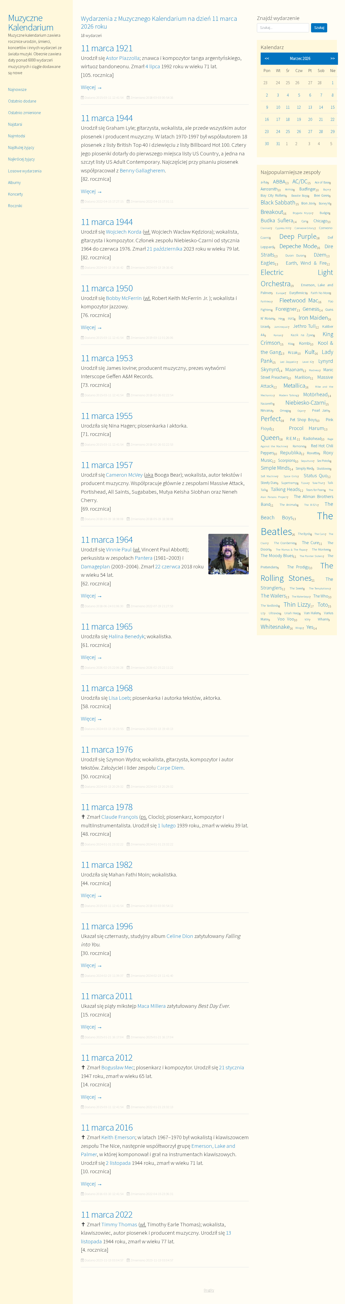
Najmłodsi (16, 135)
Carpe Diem (170, 767)
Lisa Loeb (119, 697)
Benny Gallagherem (142, 170)
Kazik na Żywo (302, 335)
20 (310, 119)
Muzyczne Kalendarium (30, 22)
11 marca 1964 (107, 539)
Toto (323, 604)
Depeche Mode (298, 246)
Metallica (294, 385)
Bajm (326, 189)
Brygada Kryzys (302, 213)
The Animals (288, 505)
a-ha (264, 182)
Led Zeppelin (288, 362)
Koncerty (15, 194)
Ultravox (274, 613)
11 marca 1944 (107, 118)
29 (332, 131)
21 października (164, 248)
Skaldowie (323, 468)
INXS (291, 318)
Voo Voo (286, 619)
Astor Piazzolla (123, 58)
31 (278, 143)
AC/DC (300, 181)
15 (332, 107)
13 (310, 107)
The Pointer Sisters (311, 556)
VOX (307, 619)
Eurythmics (297, 292)
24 (278, 131)
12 (299, 107)
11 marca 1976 (107, 749)
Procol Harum (306, 428)
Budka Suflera (277, 220)
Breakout (272, 212)
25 (288, 131)
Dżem (320, 254)
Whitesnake (275, 626)
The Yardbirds (269, 605)
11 (288, 107)
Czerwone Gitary (305, 228)
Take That (317, 483)
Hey (280, 318)
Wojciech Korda (124, 231)
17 (278, 119)
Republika (290, 452)
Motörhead (315, 394)
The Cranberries (284, 543)
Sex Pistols (323, 461)
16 (267, 119)
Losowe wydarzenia (25, 170)
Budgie (324, 213)
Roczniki (15, 205)
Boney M (324, 203)
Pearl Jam (320, 410)
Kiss (290, 344)
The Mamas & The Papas (291, 549)
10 (278, 107)
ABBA (279, 181)
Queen (270, 437)
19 (299, 119)
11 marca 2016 (107, 1127)
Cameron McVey (124, 474)
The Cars (320, 534)
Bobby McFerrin (124, 298)
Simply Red (304, 468)
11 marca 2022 (107, 1214)
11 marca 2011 (107, 996)
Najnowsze (17, 89)
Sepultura (307, 461)
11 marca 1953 (107, 358)
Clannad (266, 228)
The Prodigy (298, 566)
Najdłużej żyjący (21, 147)
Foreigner (286, 308)
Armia (289, 189)
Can (304, 221)
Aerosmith (269, 189)
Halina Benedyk (126, 636)
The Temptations (319, 588)
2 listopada (118, 1162)
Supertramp (289, 483)
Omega (284, 410)
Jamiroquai (281, 327)
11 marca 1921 (107, 48)
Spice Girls (290, 476)
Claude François (119, 816)
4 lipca (153, 66)
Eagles (268, 262)
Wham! (323, 619)
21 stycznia (231, 1067)
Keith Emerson (118, 1137)
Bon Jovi (308, 203)
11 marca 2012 (107, 1057)
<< (267, 58)
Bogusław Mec (117, 1067)
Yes (309, 626)
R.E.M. (291, 438)
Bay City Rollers (273, 195)
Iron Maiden (313, 317)
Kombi (304, 343)
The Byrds (304, 534)
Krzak (293, 352)
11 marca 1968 (107, 688)
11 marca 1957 (107, 465)
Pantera (144, 557)
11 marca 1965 (107, 626)
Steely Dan (269, 482)
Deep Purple (297, 236)
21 (321, 119)
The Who (320, 596)
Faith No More (320, 293)
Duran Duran (295, 255)
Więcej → (91, 87)
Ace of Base (322, 182)
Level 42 (307, 362)
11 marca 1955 (107, 416)
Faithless (266, 301)
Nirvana (266, 410)
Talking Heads (285, 489)
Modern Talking (288, 395)
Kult (310, 352)
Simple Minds (275, 467)
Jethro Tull (304, 326)
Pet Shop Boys (303, 419)
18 (288, 119)
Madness (314, 370)
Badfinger (307, 189)
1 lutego (167, 825)
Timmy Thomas (119, 1224)
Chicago (320, 220)
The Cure (310, 542)
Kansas (278, 335)
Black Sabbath (278, 202)
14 (321, 107)
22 (332, 119)
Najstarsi (15, 124)
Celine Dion (180, 936)
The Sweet (296, 588)
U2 (262, 613)
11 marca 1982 (107, 865)
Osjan (301, 410)
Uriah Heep (291, 613)
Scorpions (286, 460)
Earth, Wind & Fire (306, 263)
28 (321, 131)
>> (332, 58)
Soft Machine (269, 476)
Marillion (302, 377)
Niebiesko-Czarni (305, 402)
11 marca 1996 (107, 926)
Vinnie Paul (119, 549)
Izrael (265, 326)
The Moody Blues (277, 555)
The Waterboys (300, 596)
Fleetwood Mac (299, 300)
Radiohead (312, 438)
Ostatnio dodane (22, 101)
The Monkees (320, 549)
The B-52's (310, 505)
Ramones (299, 446)
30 (267, 143)
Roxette (313, 452)
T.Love (304, 483)
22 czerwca (167, 566)
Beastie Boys (299, 195)
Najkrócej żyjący (21, 159)
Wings (298, 628)
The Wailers (273, 595)
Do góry (209, 1290)
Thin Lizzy (297, 604)
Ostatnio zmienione (24, 112)
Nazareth (267, 403)
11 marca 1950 (107, 288)
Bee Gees (321, 195)
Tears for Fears (315, 490)
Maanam (294, 369)
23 (267, 131)
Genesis (311, 308)
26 (299, 131)
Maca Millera (151, 1005)
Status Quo (315, 475)
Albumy (14, 182)
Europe (280, 293)
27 (310, 131)
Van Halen (311, 612)
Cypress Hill (282, 228)
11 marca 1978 (107, 807)
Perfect (271, 418)
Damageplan (95, 566)
